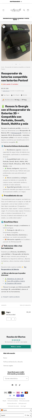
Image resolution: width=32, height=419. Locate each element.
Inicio (2, 67)
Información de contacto (13, 406)
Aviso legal (23, 406)
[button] (3, 10)
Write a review (16, 347)
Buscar (5, 358)
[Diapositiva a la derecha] (20, 64)
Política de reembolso (13, 400)
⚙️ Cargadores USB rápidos (13, 283)
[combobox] (16, 410)
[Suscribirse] (27, 379)
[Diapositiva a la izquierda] (12, 64)
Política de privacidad (24, 400)
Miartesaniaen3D (15, 398)
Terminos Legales (8, 365)
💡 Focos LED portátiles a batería (15, 281)
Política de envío (22, 403)
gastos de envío (6, 90)
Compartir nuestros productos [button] (11, 297)
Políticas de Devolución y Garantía (13, 362)
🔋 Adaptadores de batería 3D (14, 279)
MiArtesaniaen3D (16, 133)
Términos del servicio (12, 403)
